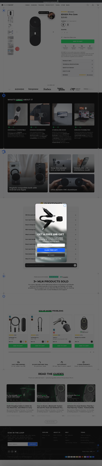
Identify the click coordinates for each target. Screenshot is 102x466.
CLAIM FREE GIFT (51, 250)
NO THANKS (51, 255)
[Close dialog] (65, 205)
